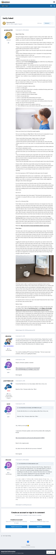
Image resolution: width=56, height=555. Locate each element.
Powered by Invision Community (28, 547)
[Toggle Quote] (17, 407)
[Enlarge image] (35, 118)
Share (40, 23)
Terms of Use (20, 553)
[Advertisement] (28, 12)
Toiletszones (34, 61)
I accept (51, 552)
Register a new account (16, 526)
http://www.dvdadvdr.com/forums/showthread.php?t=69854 (30, 437)
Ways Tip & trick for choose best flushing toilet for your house (35, 225)
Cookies (28, 545)
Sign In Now (39, 526)
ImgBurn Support (18, 24)
